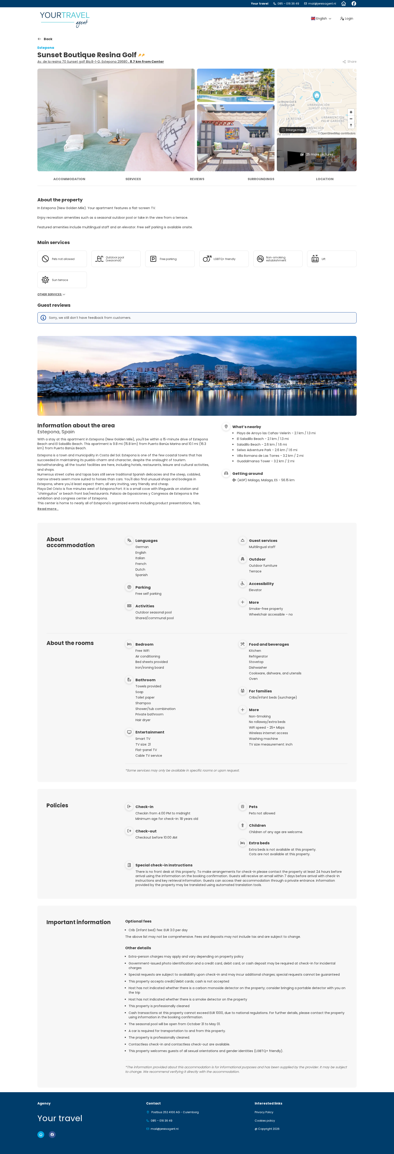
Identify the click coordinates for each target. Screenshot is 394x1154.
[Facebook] (354, 3)
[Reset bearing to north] (351, 125)
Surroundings (261, 179)
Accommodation (69, 179)
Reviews (197, 179)
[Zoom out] (351, 118)
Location (325, 179)
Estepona (45, 47)
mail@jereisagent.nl (322, 3)
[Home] (343, 3)
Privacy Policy (264, 1112)
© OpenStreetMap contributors (336, 133)
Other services (49, 294)
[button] (317, 96)
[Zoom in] (351, 112)
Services (133, 179)
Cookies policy (265, 1121)
